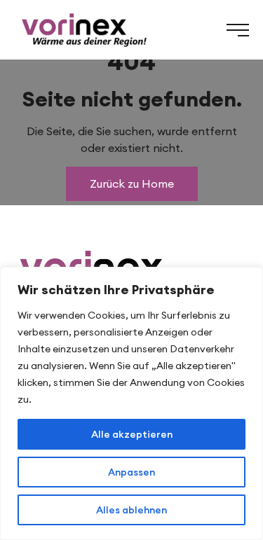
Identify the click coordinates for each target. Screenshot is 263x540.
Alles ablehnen (131, 510)
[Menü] (238, 30)
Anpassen (131, 472)
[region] (131, 403)
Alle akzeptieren (132, 434)
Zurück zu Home (132, 183)
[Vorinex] (83, 30)
